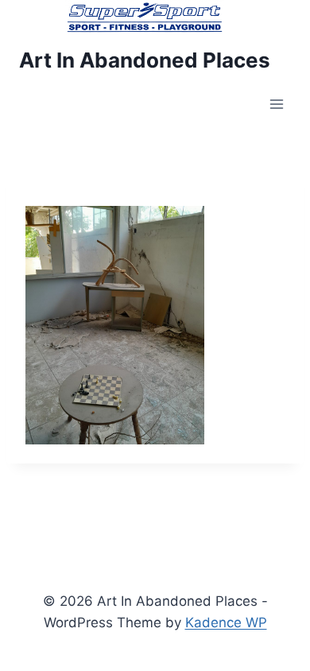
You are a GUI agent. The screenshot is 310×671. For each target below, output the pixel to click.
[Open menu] (276, 104)
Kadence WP (226, 622)
